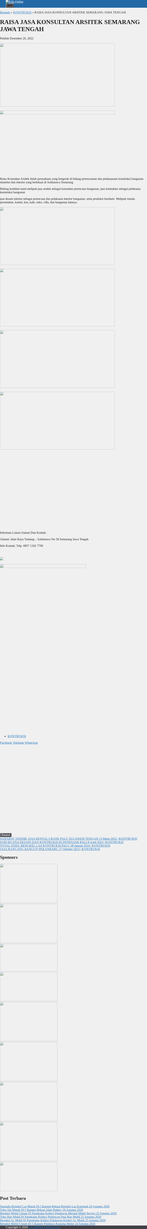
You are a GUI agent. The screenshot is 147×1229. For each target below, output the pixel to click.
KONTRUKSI (22, 12)
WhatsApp (31, 742)
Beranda (5, 12)
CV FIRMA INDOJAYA (44, 1227)
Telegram (18, 742)
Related (6, 835)
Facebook (6, 742)
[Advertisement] (73, 704)
